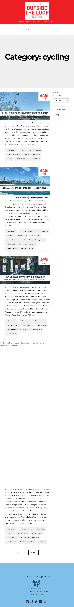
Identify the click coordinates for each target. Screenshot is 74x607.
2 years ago (10, 150)
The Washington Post (27, 542)
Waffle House (12, 333)
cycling (26, 154)
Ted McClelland (21, 158)
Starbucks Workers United (27, 244)
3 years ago (10, 231)
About (37, 29)
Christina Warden (42, 231)
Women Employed (27, 248)
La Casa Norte (12, 537)
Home (30, 29)
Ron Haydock (42, 325)
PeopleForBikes (21, 235)
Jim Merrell (36, 154)
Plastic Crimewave (13, 240)
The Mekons (12, 542)
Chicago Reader (27, 231)
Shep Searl (11, 244)
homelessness (23, 533)
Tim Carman (42, 542)
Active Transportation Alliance (31, 150)
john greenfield (13, 325)
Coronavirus (41, 529)
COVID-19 (11, 533)
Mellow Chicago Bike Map (30, 537)
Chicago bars (26, 321)
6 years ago (10, 529)
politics (10, 158)
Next (33, 552)
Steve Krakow (12, 248)
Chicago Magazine (14, 154)
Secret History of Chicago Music (34, 240)
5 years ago (10, 321)
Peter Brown (35, 235)
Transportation (35, 158)
